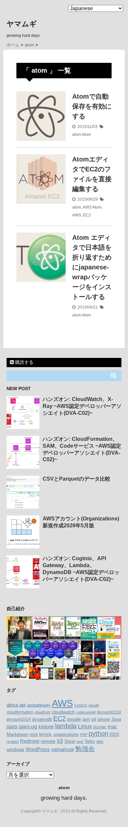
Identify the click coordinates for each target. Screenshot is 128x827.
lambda (65, 726)
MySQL (45, 734)
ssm (79, 741)
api (22, 705)
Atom (86, 134)
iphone (103, 719)
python (98, 733)
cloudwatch (63, 711)
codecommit (86, 712)
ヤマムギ (22, 24)
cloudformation (20, 712)
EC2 (87, 215)
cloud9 (93, 705)
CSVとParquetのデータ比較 (76, 479)
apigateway (39, 705)
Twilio (90, 741)
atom (76, 134)
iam (86, 719)
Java (116, 719)
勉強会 (85, 748)
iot (93, 719)
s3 (60, 741)
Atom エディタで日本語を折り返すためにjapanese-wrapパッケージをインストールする (92, 267)
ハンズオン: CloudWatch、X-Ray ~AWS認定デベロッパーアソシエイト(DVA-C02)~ (82, 406)
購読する (23, 362)
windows (15, 749)
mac (112, 726)
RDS (114, 734)
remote (48, 741)
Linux (85, 726)
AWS (87, 207)
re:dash (13, 741)
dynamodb (42, 719)
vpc (99, 741)
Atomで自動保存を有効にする (92, 106)
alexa (12, 705)
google (74, 719)
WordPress (38, 749)
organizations (66, 734)
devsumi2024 (19, 719)
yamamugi (62, 749)
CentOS (80, 705)
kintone (46, 726)
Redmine (29, 741)
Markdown (17, 734)
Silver (69, 741)
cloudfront (42, 712)
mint (34, 734)
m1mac (99, 727)
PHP (83, 735)
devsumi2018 (109, 712)
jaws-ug (28, 726)
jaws (12, 726)
